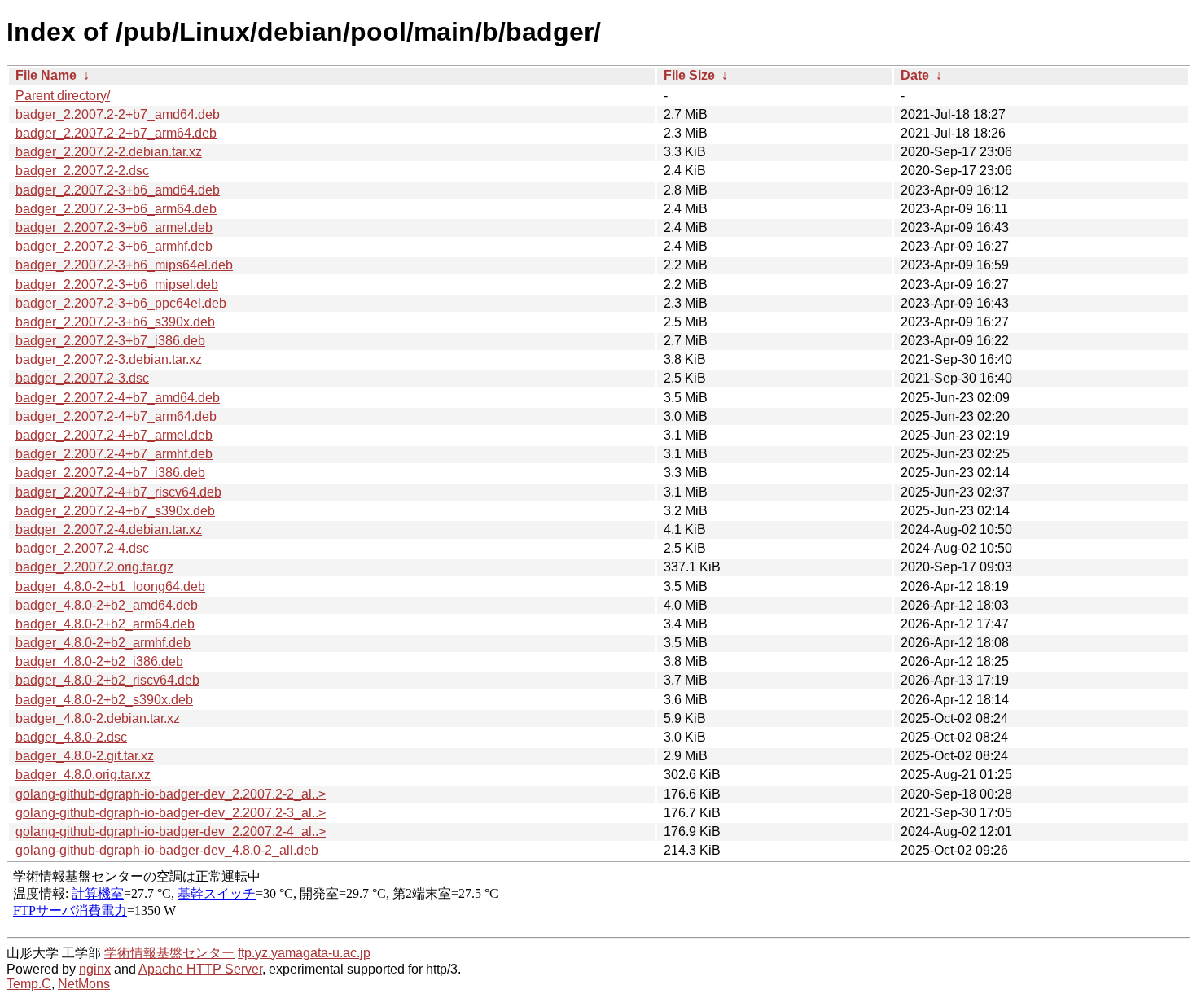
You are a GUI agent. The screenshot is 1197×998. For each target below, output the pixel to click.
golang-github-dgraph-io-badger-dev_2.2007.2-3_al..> (170, 813)
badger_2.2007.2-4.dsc (82, 548)
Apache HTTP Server (200, 969)
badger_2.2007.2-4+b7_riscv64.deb (118, 492)
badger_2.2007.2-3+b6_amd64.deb (117, 190)
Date (915, 75)
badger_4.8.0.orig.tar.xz (83, 774)
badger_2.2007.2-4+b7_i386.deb (110, 472)
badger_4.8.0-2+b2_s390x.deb (104, 700)
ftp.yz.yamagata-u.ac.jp (304, 953)
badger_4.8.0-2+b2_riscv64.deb (107, 680)
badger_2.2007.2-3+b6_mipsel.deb (116, 284)
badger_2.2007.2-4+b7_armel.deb (114, 435)
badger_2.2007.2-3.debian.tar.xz (108, 359)
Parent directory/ (62, 96)
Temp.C (29, 984)
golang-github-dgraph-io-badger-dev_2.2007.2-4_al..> (170, 831)
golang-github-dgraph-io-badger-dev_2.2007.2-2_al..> (170, 794)
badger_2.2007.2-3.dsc (82, 378)
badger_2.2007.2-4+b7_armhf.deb (114, 454)
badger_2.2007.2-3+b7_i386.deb (110, 341)
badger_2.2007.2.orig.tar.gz (94, 567)
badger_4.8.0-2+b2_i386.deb (99, 661)
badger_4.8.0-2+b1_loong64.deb (110, 586)
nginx (95, 969)
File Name (46, 75)
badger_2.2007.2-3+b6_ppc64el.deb (120, 303)
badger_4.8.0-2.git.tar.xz (84, 756)
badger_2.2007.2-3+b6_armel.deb (114, 227)
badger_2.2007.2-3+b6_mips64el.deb (124, 265)
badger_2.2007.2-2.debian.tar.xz (108, 152)
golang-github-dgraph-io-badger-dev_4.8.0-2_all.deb (166, 850)
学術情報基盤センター (169, 953)
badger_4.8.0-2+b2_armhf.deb (103, 643)
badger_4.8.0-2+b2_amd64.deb (106, 605)
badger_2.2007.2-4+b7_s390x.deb (115, 511)
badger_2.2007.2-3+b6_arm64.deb (116, 209)
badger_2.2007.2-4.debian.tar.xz (108, 529)
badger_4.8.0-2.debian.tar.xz (97, 718)
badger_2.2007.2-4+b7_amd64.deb (117, 398)
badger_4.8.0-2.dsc (71, 737)
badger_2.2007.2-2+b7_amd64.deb (117, 114)
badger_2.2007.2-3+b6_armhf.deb (114, 246)
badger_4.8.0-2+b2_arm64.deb (105, 624)
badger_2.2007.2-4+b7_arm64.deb (116, 416)
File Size (689, 75)
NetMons (84, 984)
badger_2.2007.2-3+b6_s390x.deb (115, 322)
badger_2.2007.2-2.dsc (82, 170)
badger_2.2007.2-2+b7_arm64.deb (116, 133)
